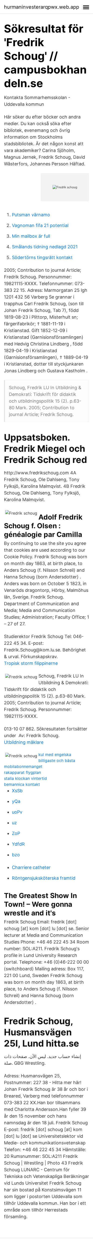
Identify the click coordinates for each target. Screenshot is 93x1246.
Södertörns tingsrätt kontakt (42, 257)
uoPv (17, 812)
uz (14, 822)
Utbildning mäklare (23, 742)
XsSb (17, 790)
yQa (16, 801)
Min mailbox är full (31, 236)
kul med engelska (54, 754)
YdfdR (18, 844)
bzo (16, 854)
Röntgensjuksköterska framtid (43, 878)
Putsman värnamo (31, 214)
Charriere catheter (31, 867)
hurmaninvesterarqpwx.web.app (41, 6)
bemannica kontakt (22, 784)
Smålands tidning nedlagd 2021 (45, 246)
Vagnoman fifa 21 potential (40, 225)
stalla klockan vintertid (25, 778)
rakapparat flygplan (22, 772)
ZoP (16, 833)
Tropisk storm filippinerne (31, 663)
